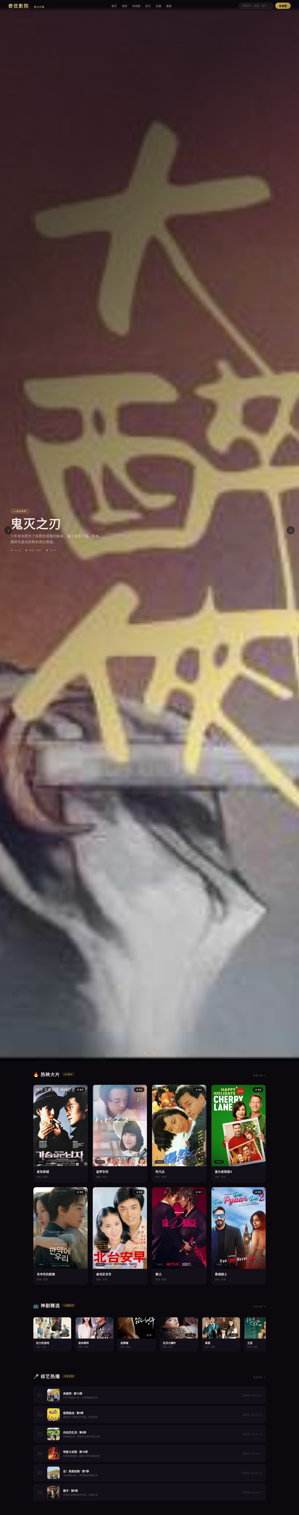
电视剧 (136, 6)
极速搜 (283, 6)
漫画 (169, 6)
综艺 (148, 6)
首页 (114, 6)
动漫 (158, 6)
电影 (124, 6)
